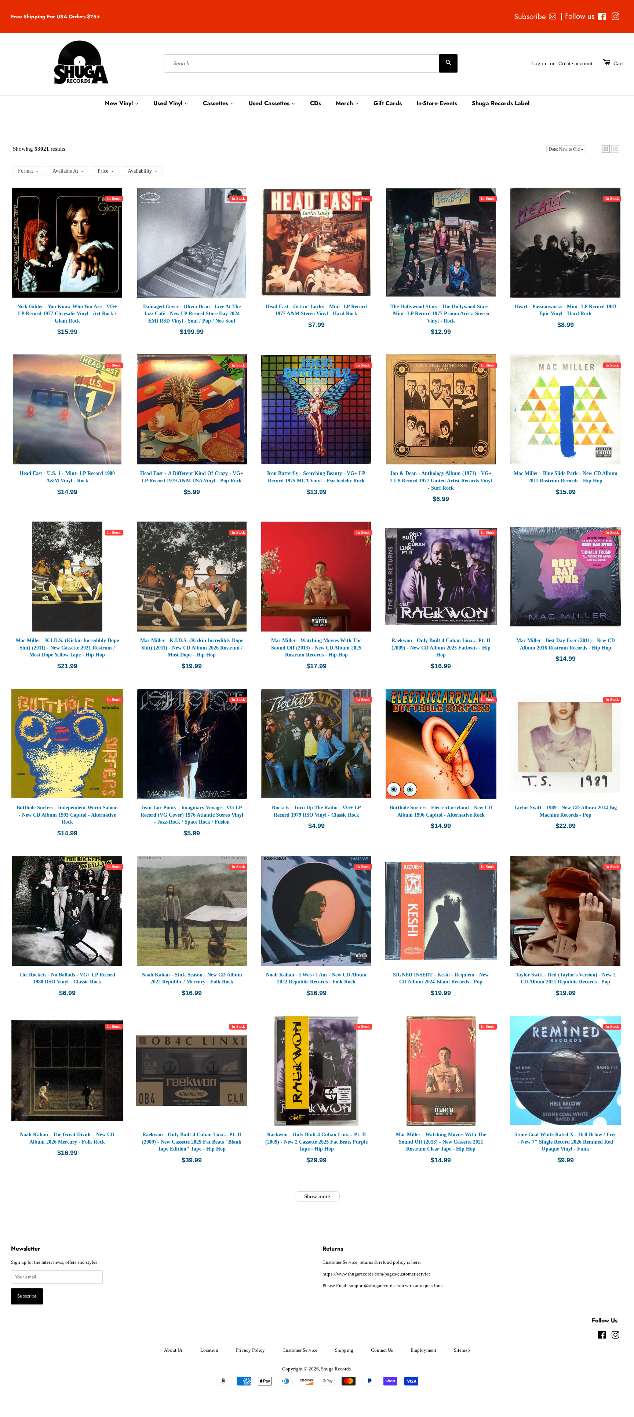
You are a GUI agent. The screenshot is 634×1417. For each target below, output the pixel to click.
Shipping (344, 1350)
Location (209, 1350)
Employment (423, 1350)
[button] (606, 149)
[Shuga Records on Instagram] (615, 18)
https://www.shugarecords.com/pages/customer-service (377, 1274)
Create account (575, 63)
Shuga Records (336, 1369)
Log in (538, 63)
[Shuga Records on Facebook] (602, 18)
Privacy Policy (250, 1350)
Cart (618, 63)
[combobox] (311, 63)
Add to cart (71, 250)
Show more (317, 1196)
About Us (173, 1350)
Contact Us (382, 1350)
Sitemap (462, 1350)
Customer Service (300, 1350)
